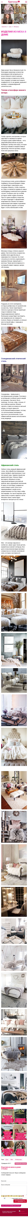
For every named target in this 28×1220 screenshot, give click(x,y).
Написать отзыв (21, 1163)
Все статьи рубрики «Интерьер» (11, 1205)
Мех (11, 1159)
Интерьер (16, 26)
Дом (10, 26)
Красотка (4, 26)
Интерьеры (18, 1159)
